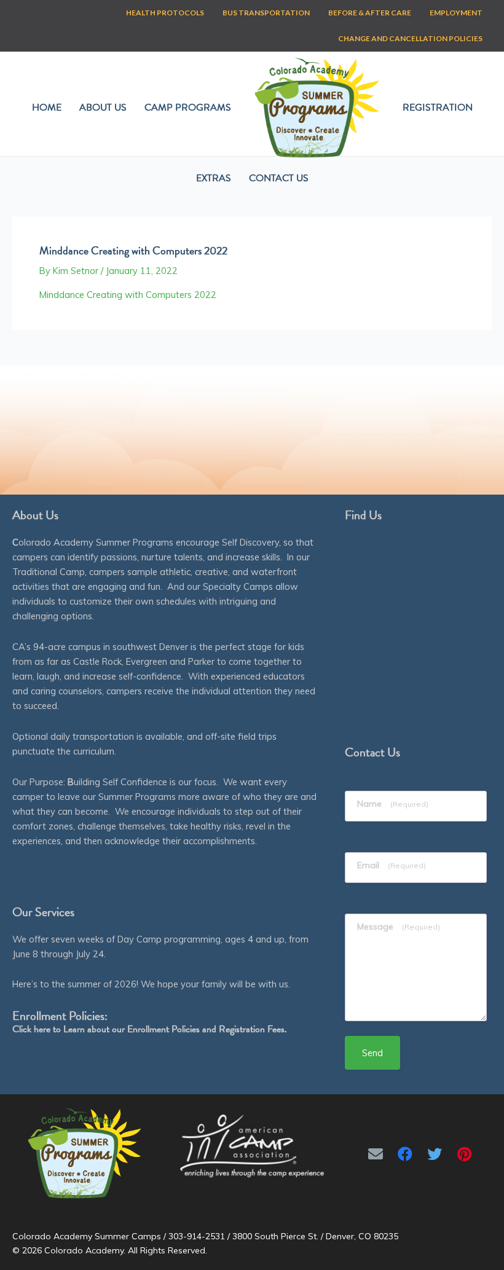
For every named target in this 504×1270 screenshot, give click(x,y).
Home (46, 107)
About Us (103, 107)
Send (372, 1053)
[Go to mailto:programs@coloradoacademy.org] (375, 1154)
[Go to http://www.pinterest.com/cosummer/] (464, 1154)
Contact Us (279, 178)
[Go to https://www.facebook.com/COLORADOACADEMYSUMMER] (405, 1154)
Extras (213, 178)
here (42, 1029)
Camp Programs (187, 107)
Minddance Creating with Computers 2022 (127, 294)
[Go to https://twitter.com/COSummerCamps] (434, 1154)
